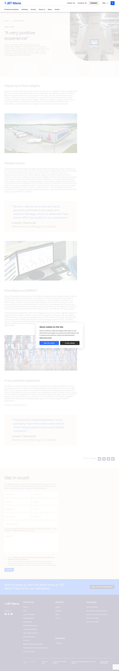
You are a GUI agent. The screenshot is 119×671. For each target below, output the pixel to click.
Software (25, 9)
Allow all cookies (49, 343)
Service (33, 9)
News (50, 9)
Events (57, 9)
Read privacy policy (46, 338)
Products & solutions (11, 9)
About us (42, 9)
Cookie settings (70, 343)
